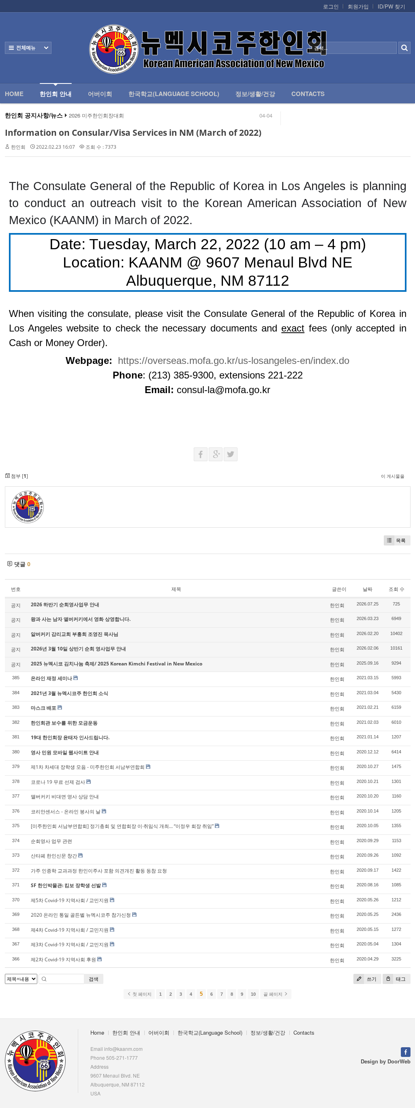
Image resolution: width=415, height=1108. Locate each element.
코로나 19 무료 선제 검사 (58, 782)
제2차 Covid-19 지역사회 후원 (63, 959)
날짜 (367, 589)
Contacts (308, 93)
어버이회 (100, 93)
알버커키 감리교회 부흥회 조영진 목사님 (74, 634)
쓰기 (371, 978)
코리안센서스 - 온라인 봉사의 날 (66, 811)
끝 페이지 (273, 994)
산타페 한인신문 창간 (54, 855)
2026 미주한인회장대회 (96, 115)
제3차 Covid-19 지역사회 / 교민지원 (70, 944)
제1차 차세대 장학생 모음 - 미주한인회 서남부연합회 (88, 767)
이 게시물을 (392, 476)
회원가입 (358, 6)
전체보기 (28, 48)
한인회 (18, 146)
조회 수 (396, 589)
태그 (400, 978)
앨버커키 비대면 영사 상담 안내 (65, 796)
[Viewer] (345, 358)
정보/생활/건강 (255, 93)
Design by (386, 1061)
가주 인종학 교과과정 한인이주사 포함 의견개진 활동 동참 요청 (99, 870)
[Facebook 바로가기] (406, 1051)
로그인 (331, 6)
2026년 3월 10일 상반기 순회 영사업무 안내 (78, 648)
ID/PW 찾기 (391, 6)
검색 (93, 978)
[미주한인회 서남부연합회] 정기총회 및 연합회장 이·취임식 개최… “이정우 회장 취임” (122, 826)
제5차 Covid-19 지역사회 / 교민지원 (70, 900)
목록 (401, 540)
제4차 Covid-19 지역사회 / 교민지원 (70, 929)
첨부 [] (19, 476)
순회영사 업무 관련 (51, 841)
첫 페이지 (141, 994)
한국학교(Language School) (173, 93)
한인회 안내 (56, 93)
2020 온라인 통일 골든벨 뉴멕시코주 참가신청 (81, 914)
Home (14, 93)
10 (253, 994)
